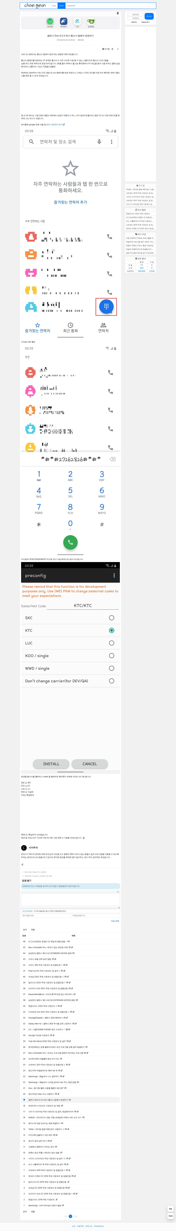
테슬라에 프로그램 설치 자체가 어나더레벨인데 (141, 242)
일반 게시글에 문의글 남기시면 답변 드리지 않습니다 (141, 253)
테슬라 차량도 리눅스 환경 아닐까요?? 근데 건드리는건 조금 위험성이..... (141, 245)
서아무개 (33, 847)
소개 (73, 1226)
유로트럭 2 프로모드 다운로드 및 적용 (38, 876)
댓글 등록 (115, 921)
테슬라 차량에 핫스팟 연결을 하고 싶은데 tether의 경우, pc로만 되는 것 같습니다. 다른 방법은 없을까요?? (141, 249)
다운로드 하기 (56, 124)
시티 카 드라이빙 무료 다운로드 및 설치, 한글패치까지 (141, 204)
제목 (73, 935)
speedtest (71, 6)
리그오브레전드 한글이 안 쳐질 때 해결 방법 (141, 217)
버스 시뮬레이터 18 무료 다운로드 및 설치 (141, 221)
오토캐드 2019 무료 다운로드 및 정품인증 (141, 193)
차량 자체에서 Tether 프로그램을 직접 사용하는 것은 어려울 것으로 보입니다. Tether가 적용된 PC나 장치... (141, 238)
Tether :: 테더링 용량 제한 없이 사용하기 (141, 189)
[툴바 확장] (118, 892)
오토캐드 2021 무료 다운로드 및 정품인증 (141, 200)
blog (54, 6)
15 (64, 1159)
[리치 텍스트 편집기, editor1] (70, 899)
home (61, 6)
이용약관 (80, 1226)
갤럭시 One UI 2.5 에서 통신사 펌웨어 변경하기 (70, 35)
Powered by (99, 1226)
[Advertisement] (70, 94)
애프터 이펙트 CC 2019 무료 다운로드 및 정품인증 (141, 228)
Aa (170, 1209)
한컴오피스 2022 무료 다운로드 (138, 214)
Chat (171, 1216)
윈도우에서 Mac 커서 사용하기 (35, 872)
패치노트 (89, 1226)
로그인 (149, 16)
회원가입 (134, 22)
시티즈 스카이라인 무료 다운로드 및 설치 (141, 197)
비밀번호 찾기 (145, 22)
